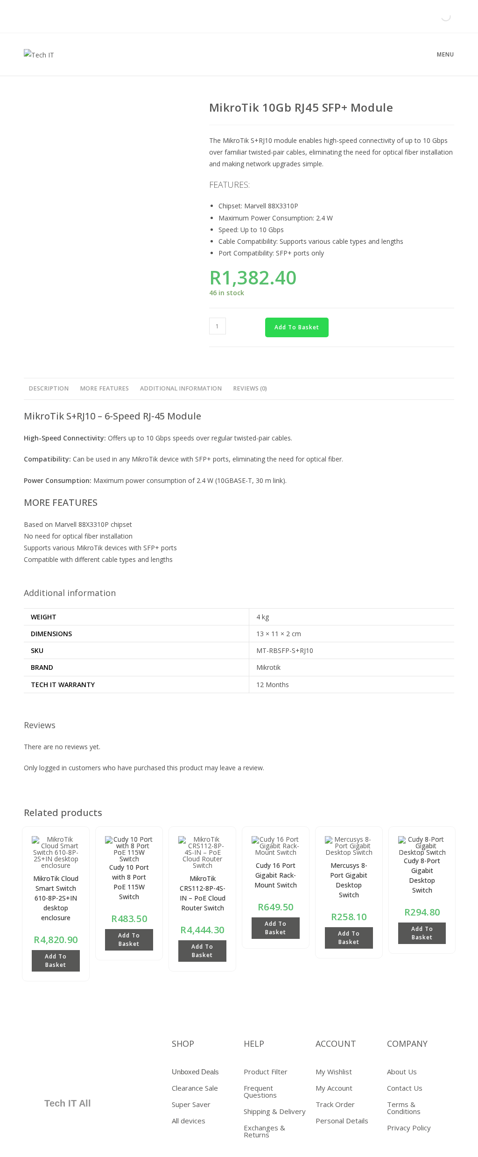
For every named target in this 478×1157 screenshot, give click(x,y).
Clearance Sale (195, 1088)
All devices (188, 1120)
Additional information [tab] (181, 388)
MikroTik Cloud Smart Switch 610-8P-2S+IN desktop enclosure (55, 898)
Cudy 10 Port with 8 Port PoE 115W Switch (129, 882)
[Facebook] (51, 1047)
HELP (254, 1043)
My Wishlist (334, 1071)
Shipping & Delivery (275, 1111)
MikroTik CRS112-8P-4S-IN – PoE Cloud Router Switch (202, 893)
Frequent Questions (260, 1091)
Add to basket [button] (56, 960)
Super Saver (191, 1104)
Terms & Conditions (404, 1108)
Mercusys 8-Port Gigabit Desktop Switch (348, 880)
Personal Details (342, 1120)
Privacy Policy (409, 1127)
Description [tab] (48, 388)
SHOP (183, 1043)
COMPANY (407, 1043)
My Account (334, 1088)
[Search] (438, 16)
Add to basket (296, 327)
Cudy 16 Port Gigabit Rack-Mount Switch (275, 875)
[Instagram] (79, 1074)
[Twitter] (79, 1047)
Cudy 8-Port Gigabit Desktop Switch (422, 875)
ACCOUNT (336, 1043)
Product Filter (266, 1071)
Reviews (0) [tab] (250, 388)
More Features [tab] (104, 388)
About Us (402, 1071)
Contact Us (404, 1088)
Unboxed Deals (195, 1072)
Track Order (335, 1104)
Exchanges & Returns (264, 1131)
